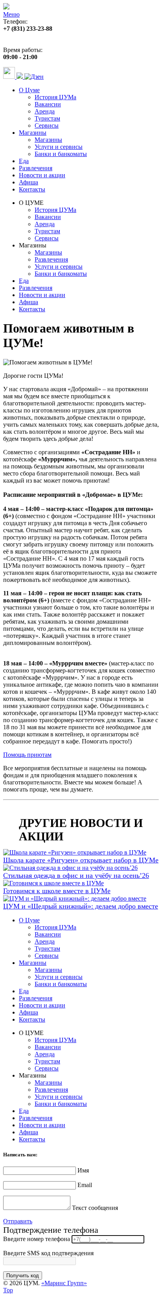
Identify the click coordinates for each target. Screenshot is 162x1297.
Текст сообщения (95, 1207)
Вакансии (48, 104)
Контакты (32, 189)
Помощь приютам (27, 754)
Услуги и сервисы (59, 146)
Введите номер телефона (36, 1239)
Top (8, 1290)
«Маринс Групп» (64, 1283)
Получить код (22, 1275)
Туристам (47, 118)
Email (84, 1185)
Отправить (17, 1221)
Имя (83, 1170)
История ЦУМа (55, 97)
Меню (11, 14)
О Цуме (29, 90)
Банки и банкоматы (61, 154)
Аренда (45, 111)
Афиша (28, 182)
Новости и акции (42, 175)
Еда (24, 161)
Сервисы (47, 125)
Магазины (32, 132)
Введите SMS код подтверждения (48, 1253)
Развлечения (35, 168)
